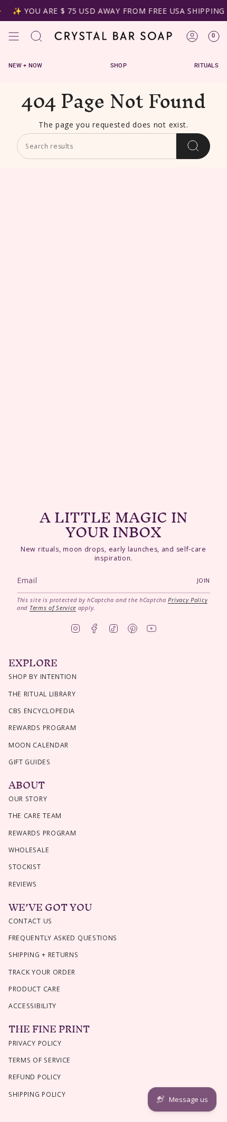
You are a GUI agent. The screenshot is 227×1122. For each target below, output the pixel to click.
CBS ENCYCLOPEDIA (41, 710)
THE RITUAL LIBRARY (42, 694)
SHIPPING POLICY (37, 1094)
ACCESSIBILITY (32, 1005)
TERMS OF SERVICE (39, 1060)
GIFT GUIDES (29, 761)
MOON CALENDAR (38, 745)
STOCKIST (24, 866)
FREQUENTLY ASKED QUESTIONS (62, 937)
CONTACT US (30, 921)
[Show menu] (13, 36)
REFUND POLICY (34, 1076)
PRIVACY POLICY (35, 1043)
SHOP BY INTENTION (42, 676)
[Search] (193, 146)
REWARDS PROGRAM (42, 727)
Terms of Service (53, 608)
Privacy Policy (187, 600)
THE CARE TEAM (35, 815)
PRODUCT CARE (34, 989)
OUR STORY (27, 798)
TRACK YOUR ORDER (41, 972)
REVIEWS (22, 884)
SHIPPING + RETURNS (43, 954)
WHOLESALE (28, 849)
